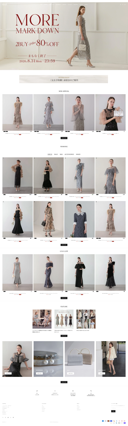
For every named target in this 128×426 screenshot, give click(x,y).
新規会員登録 (4, 412)
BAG (61, 154)
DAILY (56, 154)
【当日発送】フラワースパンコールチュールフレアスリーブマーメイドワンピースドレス (110, 196)
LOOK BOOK (76, 4)
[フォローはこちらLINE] (13, 417)
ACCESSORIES (69, 154)
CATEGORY (64, 4)
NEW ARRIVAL (58, 4)
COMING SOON (51, 4)
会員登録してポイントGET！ (55, 394)
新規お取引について (4, 411)
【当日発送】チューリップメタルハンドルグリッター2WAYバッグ (110, 133)
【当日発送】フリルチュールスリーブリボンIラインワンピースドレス (17, 196)
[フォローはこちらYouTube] (8, 417)
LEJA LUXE (70, 4)
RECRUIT (86, 4)
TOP (42, 405)
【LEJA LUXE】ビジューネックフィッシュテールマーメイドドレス (17, 293)
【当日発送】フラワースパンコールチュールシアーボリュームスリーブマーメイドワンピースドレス (17, 133)
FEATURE (81, 4)
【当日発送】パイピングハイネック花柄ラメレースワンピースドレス (48, 240)
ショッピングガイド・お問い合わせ (6, 405)
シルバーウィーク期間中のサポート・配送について (64, 1)
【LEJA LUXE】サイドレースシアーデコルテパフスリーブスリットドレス (79, 293)
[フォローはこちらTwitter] (2, 417)
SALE (41, 4)
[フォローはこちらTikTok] (10, 417)
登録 (113, 411)
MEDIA (78, 405)
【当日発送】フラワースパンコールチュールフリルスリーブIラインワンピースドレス (48, 196)
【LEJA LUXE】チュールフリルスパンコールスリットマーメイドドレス (48, 293)
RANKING (45, 4)
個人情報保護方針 (4, 408)
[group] (64, 36)
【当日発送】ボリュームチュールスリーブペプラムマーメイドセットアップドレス (17, 240)
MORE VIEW (64, 244)
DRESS (50, 154)
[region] (64, 36)
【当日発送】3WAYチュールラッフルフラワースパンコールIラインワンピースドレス (79, 196)
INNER (78, 154)
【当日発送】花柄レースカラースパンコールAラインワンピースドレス (79, 240)
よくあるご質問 (37, 394)
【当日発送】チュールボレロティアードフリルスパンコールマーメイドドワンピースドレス (48, 133)
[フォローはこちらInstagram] (5, 417)
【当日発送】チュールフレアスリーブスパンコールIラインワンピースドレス (79, 133)
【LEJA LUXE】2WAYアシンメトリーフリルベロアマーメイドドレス (110, 293)
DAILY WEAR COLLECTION (82, 330)
